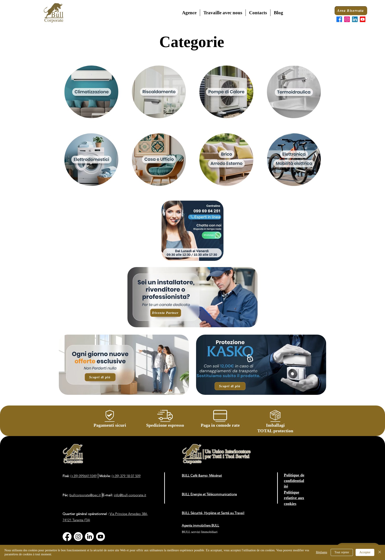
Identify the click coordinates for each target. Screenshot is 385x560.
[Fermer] (379, 552)
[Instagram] (347, 19)
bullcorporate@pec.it (85, 495)
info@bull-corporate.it (130, 495)
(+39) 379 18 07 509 (126, 476)
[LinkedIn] (355, 19)
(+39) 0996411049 (83, 476)
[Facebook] (339, 19)
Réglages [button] (321, 552)
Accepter (365, 552)
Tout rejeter (341, 552)
